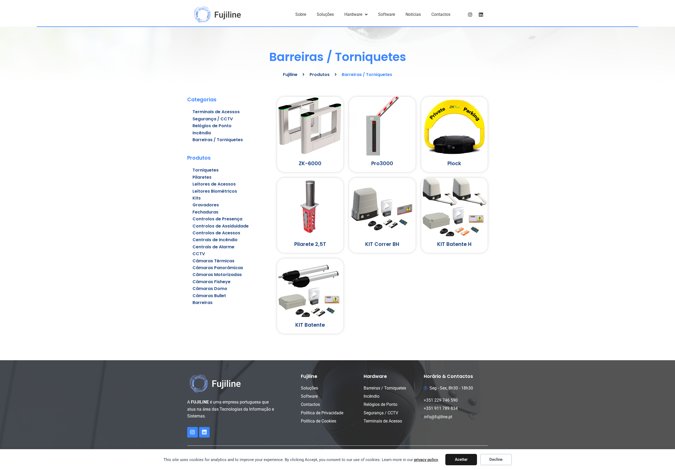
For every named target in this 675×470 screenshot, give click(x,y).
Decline (496, 459)
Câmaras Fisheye (211, 282)
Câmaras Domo (209, 289)
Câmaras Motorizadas (217, 275)
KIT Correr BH (382, 244)
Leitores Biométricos (214, 191)
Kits (196, 198)
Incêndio (201, 133)
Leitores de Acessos (214, 184)
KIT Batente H (454, 244)
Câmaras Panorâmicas (217, 268)
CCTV (198, 254)
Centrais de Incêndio (215, 240)
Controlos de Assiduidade (220, 226)
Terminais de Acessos (216, 112)
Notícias (413, 14)
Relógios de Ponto (212, 126)
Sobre (300, 14)
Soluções (325, 14)
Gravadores (205, 205)
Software (386, 14)
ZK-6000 (310, 163)
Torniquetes (205, 170)
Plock (454, 163)
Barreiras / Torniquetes (217, 140)
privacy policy (426, 459)
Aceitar (461, 459)
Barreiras (202, 303)
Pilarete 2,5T (310, 244)
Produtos (320, 75)
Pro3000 (382, 163)
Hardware (353, 14)
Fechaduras (205, 212)
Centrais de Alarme (213, 247)
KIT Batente (310, 325)
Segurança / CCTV (212, 119)
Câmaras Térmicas (213, 261)
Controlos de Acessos (216, 233)
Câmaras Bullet (209, 296)
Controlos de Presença (217, 219)
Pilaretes (201, 177)
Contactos (440, 14)
